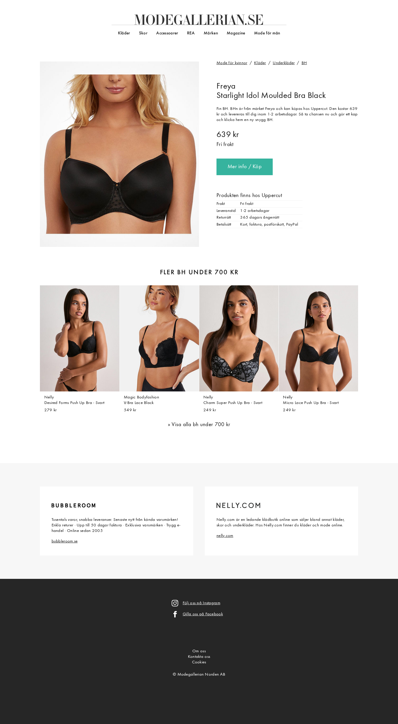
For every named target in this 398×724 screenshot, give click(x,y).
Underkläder (284, 63)
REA (191, 33)
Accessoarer (167, 33)
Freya (225, 86)
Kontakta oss (199, 657)
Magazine (236, 33)
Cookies (199, 662)
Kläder (124, 33)
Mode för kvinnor (231, 63)
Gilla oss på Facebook (203, 614)
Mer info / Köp (245, 167)
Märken (211, 33)
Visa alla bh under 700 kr (201, 425)
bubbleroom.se (65, 541)
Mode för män (267, 33)
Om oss (199, 651)
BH (304, 63)
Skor (143, 33)
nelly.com (224, 536)
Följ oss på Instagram (201, 603)
